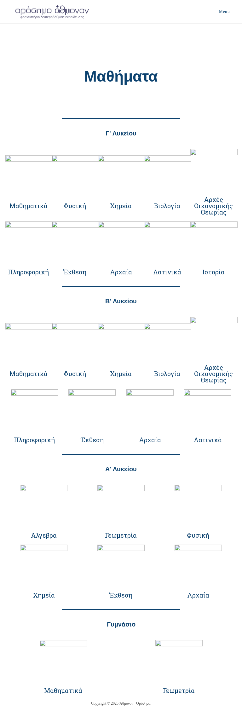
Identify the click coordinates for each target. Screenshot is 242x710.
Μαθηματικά (28, 206)
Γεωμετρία (121, 535)
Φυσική (75, 206)
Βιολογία (167, 206)
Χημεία (121, 206)
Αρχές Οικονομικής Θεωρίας (213, 205)
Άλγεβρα (44, 535)
